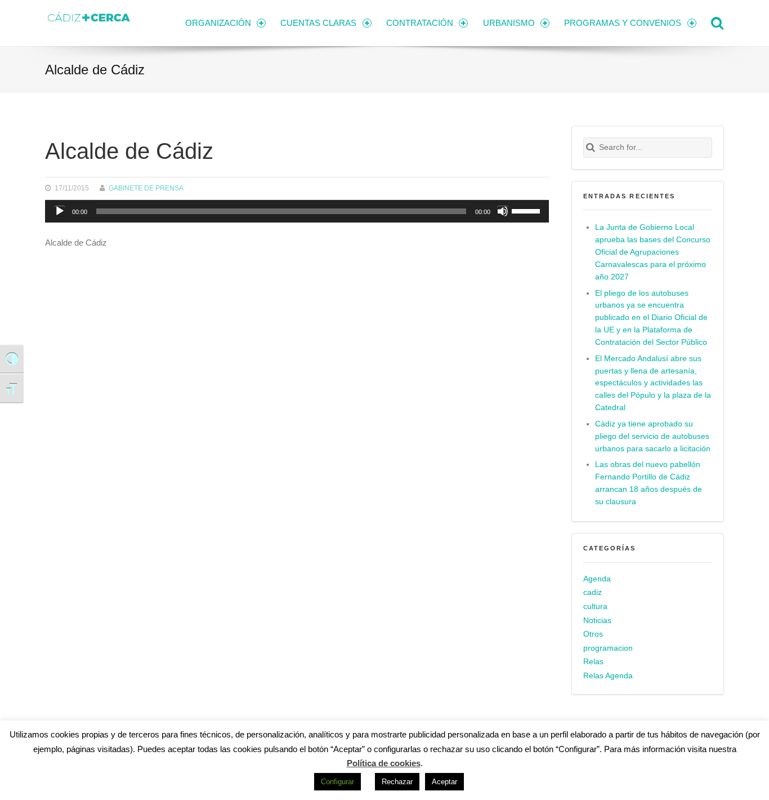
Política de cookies (384, 763)
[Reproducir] (59, 211)
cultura (595, 606)
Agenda (597, 579)
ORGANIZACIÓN (218, 23)
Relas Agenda (608, 676)
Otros (593, 634)
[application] (297, 211)
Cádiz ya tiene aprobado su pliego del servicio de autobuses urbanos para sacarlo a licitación (652, 436)
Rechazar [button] (397, 781)
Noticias (597, 620)
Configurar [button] (337, 781)
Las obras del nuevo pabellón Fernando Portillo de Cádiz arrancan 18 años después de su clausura (648, 483)
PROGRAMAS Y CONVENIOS (622, 23)
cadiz (592, 592)
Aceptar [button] (444, 781)
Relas (593, 661)
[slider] (527, 210)
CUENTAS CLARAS (318, 23)
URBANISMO (509, 23)
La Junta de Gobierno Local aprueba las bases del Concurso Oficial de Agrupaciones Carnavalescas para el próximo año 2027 (652, 252)
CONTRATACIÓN (419, 23)
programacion (608, 648)
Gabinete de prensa (146, 188)
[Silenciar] (502, 211)
